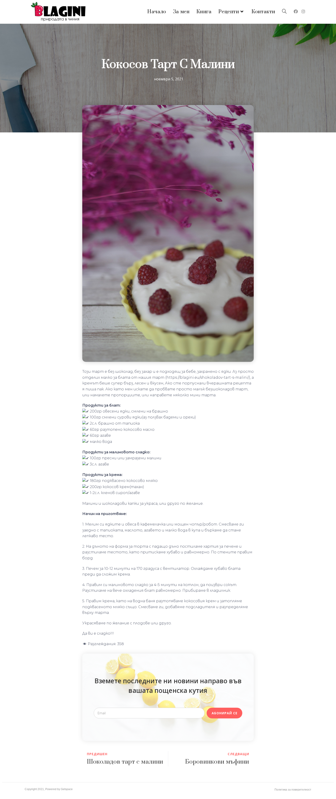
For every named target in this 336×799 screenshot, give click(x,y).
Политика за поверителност (293, 789)
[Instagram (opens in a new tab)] (303, 11)
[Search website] (284, 12)
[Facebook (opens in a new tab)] (296, 11)
